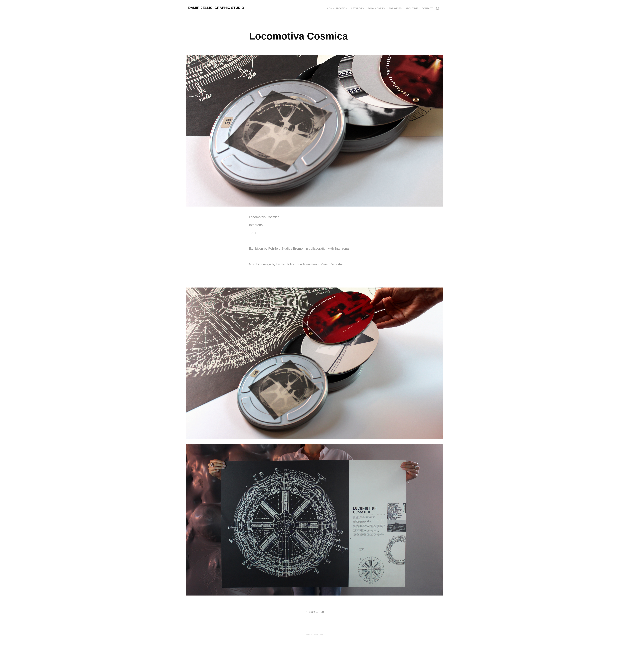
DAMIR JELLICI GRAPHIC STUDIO (216, 8)
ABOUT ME (411, 8)
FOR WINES (395, 8)
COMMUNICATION (337, 8)
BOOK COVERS (376, 8)
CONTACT (427, 8)
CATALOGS (357, 8)
